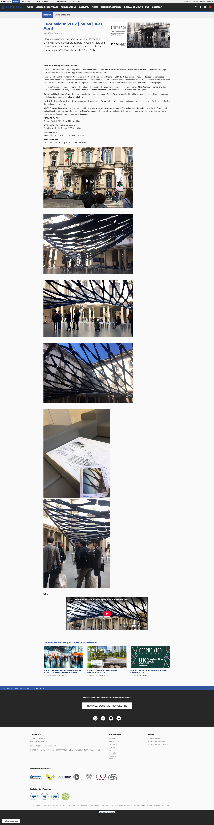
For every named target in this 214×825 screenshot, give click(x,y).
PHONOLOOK (61, 1)
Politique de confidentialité (42, 806)
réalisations (68, 7)
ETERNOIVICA (6, 1)
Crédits (113, 806)
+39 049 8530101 (39, 739)
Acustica (112, 756)
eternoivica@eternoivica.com (43, 746)
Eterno (112, 747)
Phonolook (113, 753)
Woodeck (113, 745)
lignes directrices (47, 7)
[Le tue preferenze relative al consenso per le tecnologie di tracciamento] (11, 821)
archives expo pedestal (62, 15)
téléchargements (111, 7)
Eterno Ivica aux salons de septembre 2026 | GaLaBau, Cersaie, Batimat (62, 672)
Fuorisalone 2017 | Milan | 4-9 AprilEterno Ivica (13, 7)
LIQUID (53, 1)
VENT (80, 1)
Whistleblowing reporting (158, 806)
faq (147, 7)
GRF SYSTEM (26, 1)
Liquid (111, 750)
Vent (111, 759)
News (95, 7)
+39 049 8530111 (40, 742)
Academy (84, 7)
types (30, 7)
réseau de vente (133, 7)
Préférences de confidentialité (131, 806)
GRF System (114, 742)
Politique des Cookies (98, 806)
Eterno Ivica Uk (155, 739)
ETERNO (45, 1)
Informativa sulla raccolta (107, 812)
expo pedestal (47, 15)
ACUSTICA (72, 1)
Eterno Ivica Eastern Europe (160, 745)
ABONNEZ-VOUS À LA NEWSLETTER (107, 706)
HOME (17, 1)
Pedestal (112, 739)
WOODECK (36, 1)
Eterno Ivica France (156, 742)
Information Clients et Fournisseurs (71, 806)
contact (157, 7)
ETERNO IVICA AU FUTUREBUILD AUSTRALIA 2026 (103, 672)
